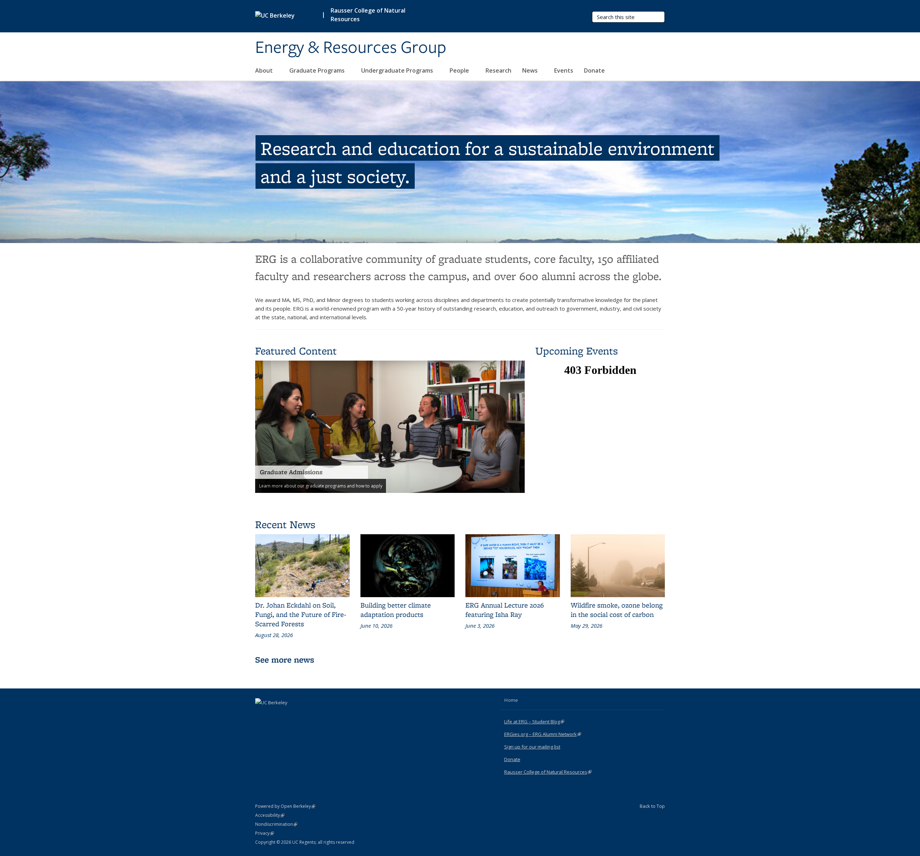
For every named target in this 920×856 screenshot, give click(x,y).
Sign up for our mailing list (532, 746)
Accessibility (269, 815)
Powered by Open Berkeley (285, 806)
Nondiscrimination (276, 824)
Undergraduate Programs (397, 70)
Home (511, 700)
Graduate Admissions (291, 472)
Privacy (264, 833)
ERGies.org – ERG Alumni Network (542, 734)
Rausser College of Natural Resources (368, 14)
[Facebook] (261, 715)
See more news (284, 659)
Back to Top (652, 806)
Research (498, 70)
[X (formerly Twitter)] (276, 715)
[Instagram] (290, 715)
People (460, 70)
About (264, 70)
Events (563, 70)
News (530, 70)
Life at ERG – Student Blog (534, 721)
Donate (594, 70)
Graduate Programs (317, 70)
